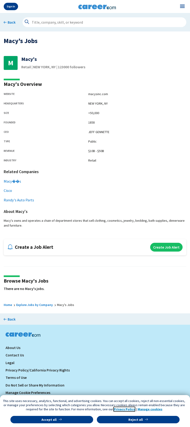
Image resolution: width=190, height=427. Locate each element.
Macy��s (12, 181)
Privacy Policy (124, 409)
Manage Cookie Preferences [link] (28, 392)
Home (8, 305)
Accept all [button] (49, 420)
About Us (13, 347)
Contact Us (15, 355)
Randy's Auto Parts (19, 200)
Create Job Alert (166, 247)
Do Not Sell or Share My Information (35, 385)
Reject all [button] (135, 420)
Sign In (11, 6)
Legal (10, 362)
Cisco (8, 190)
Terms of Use (16, 377)
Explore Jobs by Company (34, 305)
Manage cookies (150, 409)
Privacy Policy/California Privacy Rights (38, 370)
